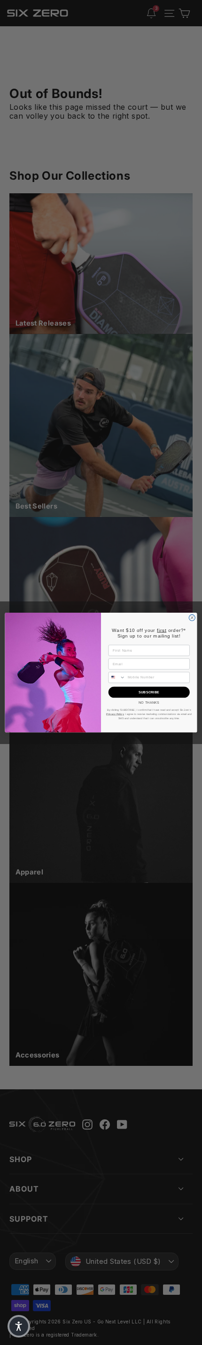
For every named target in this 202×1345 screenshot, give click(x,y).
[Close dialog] (192, 618)
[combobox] (117, 677)
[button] (19, 1326)
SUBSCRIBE (149, 692)
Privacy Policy (115, 714)
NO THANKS (149, 702)
